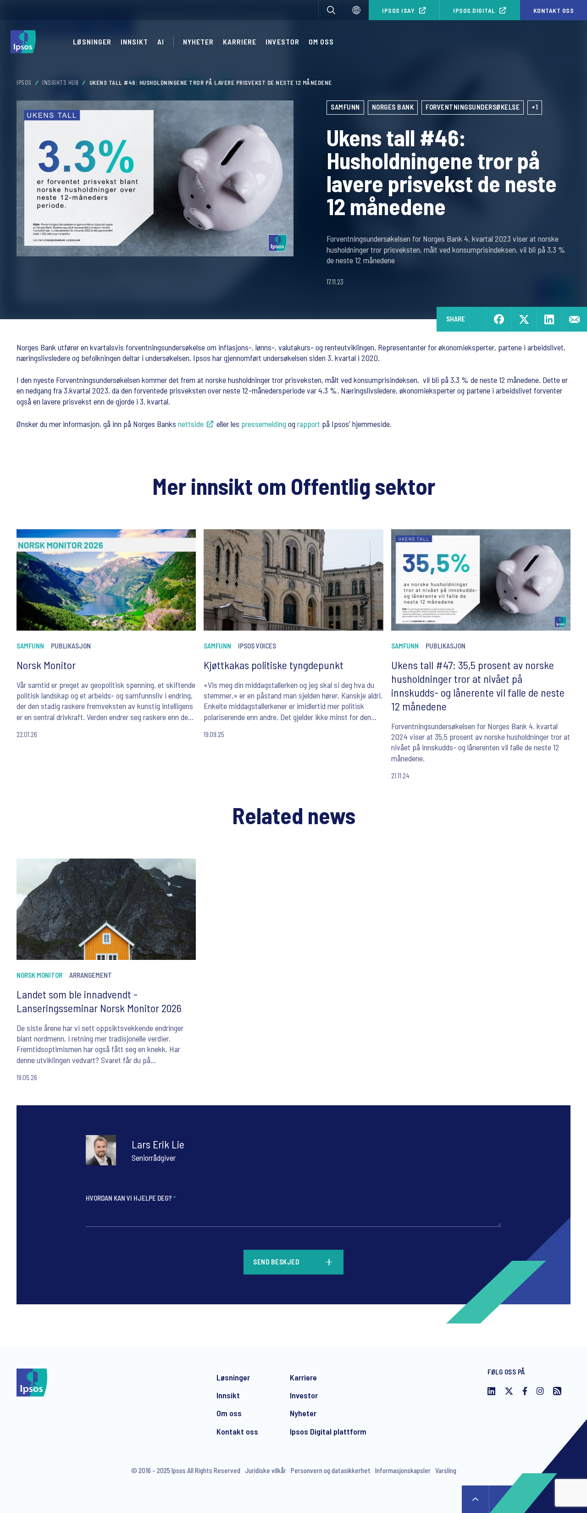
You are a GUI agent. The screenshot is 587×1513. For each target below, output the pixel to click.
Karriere (239, 41)
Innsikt (134, 41)
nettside (191, 424)
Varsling (445, 1470)
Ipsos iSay (398, 10)
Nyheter (198, 41)
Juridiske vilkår (265, 1470)
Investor (282, 41)
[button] (331, 10)
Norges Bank (393, 107)
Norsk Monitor (46, 664)
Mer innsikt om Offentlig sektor (293, 485)
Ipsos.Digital (474, 10)
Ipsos (24, 82)
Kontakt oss (237, 1431)
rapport (308, 424)
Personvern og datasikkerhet (331, 1470)
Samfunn (345, 107)
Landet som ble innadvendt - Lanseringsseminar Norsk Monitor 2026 (99, 1000)
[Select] (356, 10)
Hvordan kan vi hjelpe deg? (131, 1198)
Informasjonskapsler (403, 1470)
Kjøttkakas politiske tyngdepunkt (273, 664)
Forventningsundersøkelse (473, 107)
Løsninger (92, 41)
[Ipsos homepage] (25, 41)
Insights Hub (60, 82)
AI (160, 41)
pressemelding (263, 424)
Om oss (321, 41)
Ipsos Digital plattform (328, 1431)
